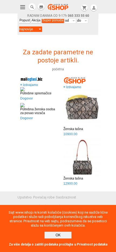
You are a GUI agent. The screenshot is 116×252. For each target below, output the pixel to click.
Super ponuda (52, 20)
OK (58, 235)
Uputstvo (25, 197)
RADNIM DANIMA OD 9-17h (58, 16)
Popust (24, 20)
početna (58, 69)
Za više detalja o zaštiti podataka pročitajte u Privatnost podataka (58, 244)
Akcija (36, 20)
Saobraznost (66, 197)
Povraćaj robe (43, 197)
